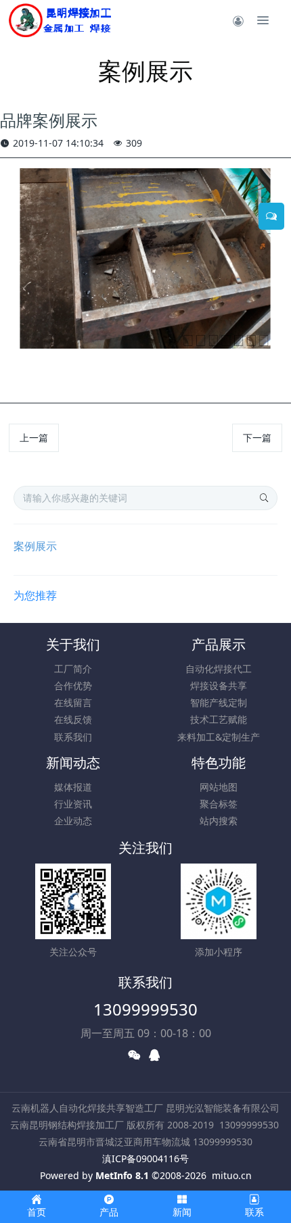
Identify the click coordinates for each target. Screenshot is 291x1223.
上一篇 (34, 437)
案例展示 (35, 546)
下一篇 (257, 437)
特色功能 (219, 762)
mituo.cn (232, 1175)
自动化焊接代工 (218, 668)
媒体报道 (73, 786)
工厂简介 (73, 668)
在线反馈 (73, 719)
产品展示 (219, 644)
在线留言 (73, 702)
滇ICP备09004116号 (145, 1158)
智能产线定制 (218, 702)
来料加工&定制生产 (218, 736)
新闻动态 (73, 762)
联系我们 (73, 736)
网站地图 (219, 786)
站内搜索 (219, 820)
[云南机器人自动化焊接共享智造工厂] (60, 20)
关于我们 (73, 644)
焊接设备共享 (218, 685)
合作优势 (73, 685)
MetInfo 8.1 (122, 1175)
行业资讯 (73, 803)
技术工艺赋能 (218, 719)
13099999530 (145, 1009)
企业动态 (73, 820)
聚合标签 (219, 803)
